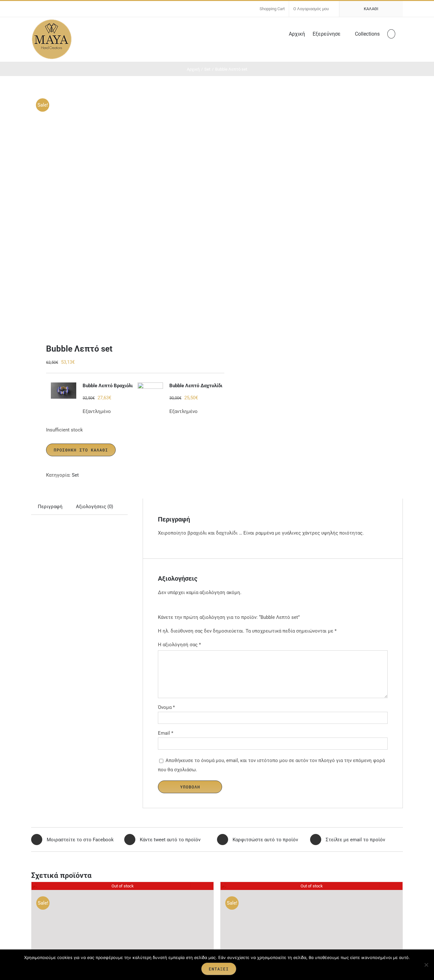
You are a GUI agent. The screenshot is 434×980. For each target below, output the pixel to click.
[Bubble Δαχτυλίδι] (150, 390)
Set (75, 475)
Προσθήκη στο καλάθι (81, 450)
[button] (391, 33)
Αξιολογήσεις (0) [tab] (94, 506)
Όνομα (166, 707)
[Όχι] (426, 965)
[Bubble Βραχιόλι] (63, 390)
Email (165, 733)
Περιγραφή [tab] (50, 506)
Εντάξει (219, 969)
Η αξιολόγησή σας (179, 645)
